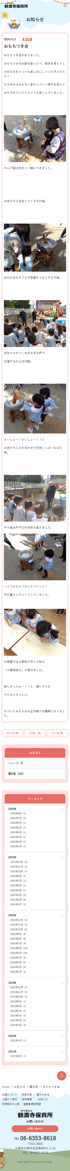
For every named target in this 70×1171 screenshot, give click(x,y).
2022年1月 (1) (18, 1040)
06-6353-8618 (38, 1139)
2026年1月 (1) (18, 846)
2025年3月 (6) (18, 895)
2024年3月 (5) (18, 962)
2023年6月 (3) (18, 1016)
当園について (9, 1094)
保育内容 (27, 1094)
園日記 (27, 39)
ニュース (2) (15, 763)
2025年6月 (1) (18, 885)
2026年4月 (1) (18, 832)
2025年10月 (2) (19, 871)
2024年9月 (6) (18, 934)
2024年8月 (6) (18, 939)
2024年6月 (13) (19, 948)
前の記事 (12, 733)
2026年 (12, 808)
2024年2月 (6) (18, 967)
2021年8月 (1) (18, 1056)
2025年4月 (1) (18, 890)
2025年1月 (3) (18, 904)
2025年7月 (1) (18, 881)
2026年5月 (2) (18, 828)
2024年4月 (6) (18, 958)
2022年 (12, 1036)
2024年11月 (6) (19, 925)
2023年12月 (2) (19, 987)
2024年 (12, 915)
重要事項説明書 (32, 1104)
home (6, 1086)
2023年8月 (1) (18, 1006)
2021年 (12, 1051)
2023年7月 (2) (18, 1011)
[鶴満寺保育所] (16, 5)
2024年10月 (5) (19, 929)
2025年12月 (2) (19, 862)
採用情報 (27, 1099)
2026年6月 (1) (18, 823)
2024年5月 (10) (19, 953)
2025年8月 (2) (18, 876)
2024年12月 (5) (19, 920)
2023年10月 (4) (19, 997)
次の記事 (57, 733)
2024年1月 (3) (18, 972)
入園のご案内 (9, 1099)
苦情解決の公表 (11, 1104)
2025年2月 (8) (18, 900)
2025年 (12, 857)
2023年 (12, 982)
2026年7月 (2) (18, 818)
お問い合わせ (35, 1128)
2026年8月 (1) (18, 813)
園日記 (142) (16, 773)
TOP (61, 1076)
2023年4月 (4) (18, 1025)
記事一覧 (35, 733)
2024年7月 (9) (18, 943)
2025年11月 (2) (19, 867)
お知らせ (20, 1086)
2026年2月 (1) (18, 842)
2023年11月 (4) (19, 992)
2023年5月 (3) (18, 1020)
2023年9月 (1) (18, 1001)
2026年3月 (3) (18, 837)
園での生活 (43, 1094)
